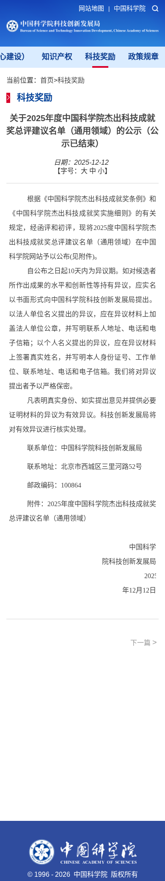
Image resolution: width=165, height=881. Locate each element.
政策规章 (143, 57)
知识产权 (57, 57)
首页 (47, 80)
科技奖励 (100, 57)
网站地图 (94, 8)
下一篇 (143, 642)
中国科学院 (130, 8)
